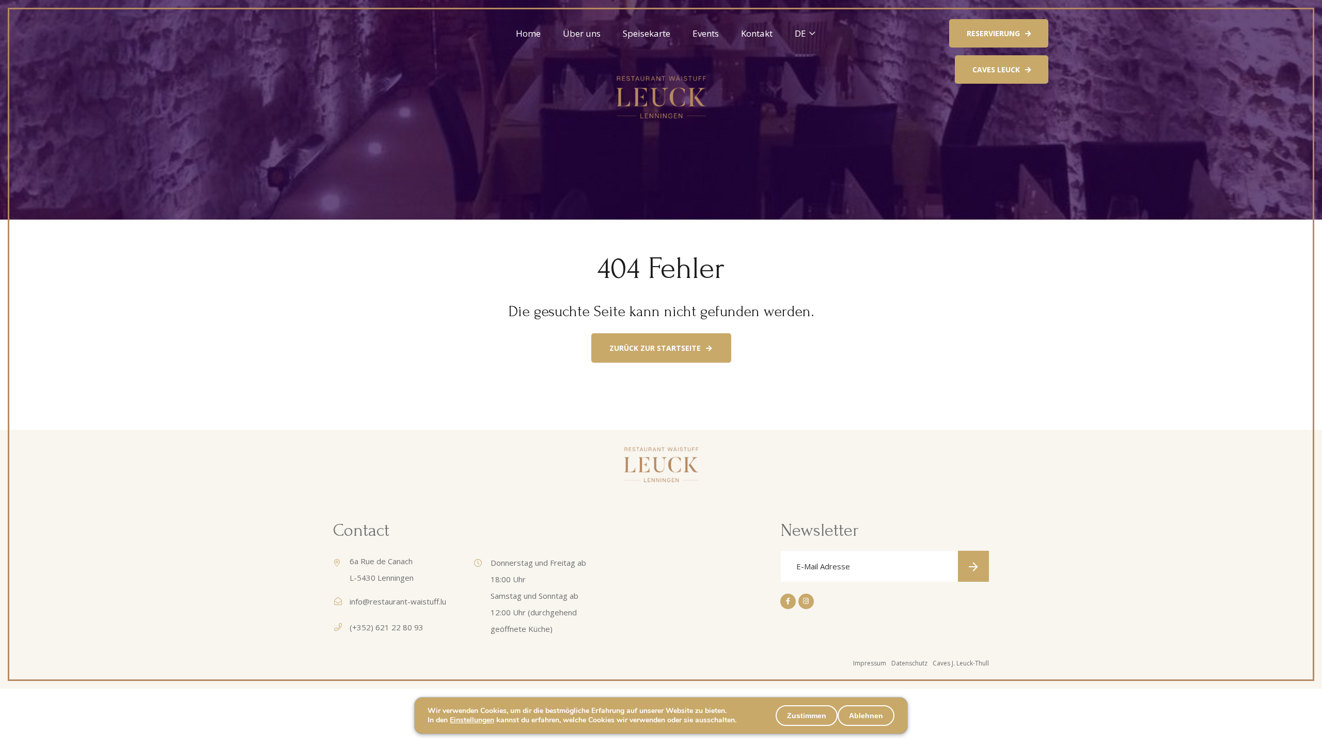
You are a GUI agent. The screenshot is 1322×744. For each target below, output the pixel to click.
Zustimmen (806, 715)
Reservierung (993, 33)
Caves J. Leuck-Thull (961, 663)
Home (528, 33)
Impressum (869, 663)
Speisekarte (646, 33)
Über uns (582, 33)
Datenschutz (909, 663)
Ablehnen (866, 715)
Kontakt (757, 33)
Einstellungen (472, 720)
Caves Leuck (996, 69)
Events (706, 33)
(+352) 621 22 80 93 (386, 627)
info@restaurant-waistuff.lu (398, 601)
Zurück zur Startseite (655, 348)
